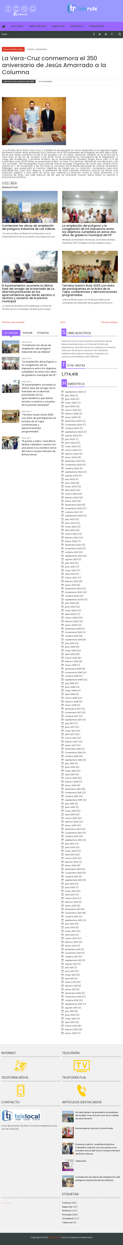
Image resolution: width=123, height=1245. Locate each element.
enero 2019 (70, 665)
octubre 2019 (71, 635)
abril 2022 (70, 530)
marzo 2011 (70, 982)
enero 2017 (70, 745)
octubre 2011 (71, 956)
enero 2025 (71, 417)
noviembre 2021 (73, 548)
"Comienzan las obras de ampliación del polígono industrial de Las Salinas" (36, 348)
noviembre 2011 (73, 952)
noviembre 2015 (73, 792)
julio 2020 (70, 603)
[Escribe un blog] (6, 183)
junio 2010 (70, 1014)
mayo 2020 (71, 610)
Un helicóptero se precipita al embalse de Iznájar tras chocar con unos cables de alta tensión (97, 1115)
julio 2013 (69, 883)
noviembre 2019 (73, 632)
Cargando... (7, 1202)
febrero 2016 (71, 781)
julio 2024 (70, 439)
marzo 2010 (71, 1025)
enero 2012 (70, 945)
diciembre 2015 (73, 789)
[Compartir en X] (9, 183)
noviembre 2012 (73, 912)
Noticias (17, 26)
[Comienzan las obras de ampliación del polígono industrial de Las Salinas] (10, 349)
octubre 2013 (71, 876)
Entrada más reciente (13, 322)
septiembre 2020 (74, 599)
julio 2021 (69, 563)
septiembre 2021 (73, 555)
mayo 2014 (70, 850)
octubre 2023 (72, 468)
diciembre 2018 (73, 668)
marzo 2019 (71, 657)
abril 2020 (70, 614)
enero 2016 (70, 785)
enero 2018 (70, 705)
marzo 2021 (71, 577)
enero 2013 (70, 905)
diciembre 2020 (73, 588)
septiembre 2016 (73, 759)
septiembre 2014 (73, 840)
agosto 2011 (71, 964)
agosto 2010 (71, 1007)
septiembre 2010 (73, 1004)
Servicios (76, 26)
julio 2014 (69, 843)
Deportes (67, 1206)
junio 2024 (70, 442)
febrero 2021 (71, 581)
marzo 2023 (71, 493)
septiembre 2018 (73, 679)
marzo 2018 (71, 697)
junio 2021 (70, 566)
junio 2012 (70, 927)
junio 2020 (70, 606)
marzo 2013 (71, 898)
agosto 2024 (71, 435)
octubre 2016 (71, 756)
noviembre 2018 (73, 672)
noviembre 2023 (73, 464)
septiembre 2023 (74, 471)
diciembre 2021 (73, 544)
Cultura (66, 1202)
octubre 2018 (71, 676)
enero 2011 (70, 989)
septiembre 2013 (73, 880)
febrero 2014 (71, 861)
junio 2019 (70, 646)
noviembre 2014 (73, 832)
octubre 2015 (71, 796)
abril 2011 (69, 978)
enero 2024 (71, 457)
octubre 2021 (71, 552)
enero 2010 (70, 1033)
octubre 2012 (71, 916)
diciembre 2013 (73, 869)
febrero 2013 (71, 902)
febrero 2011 (71, 985)
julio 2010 (69, 1011)
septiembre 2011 (73, 960)
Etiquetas (43, 332)
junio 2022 (70, 523)
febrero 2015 (71, 821)
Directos (58, 26)
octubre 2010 (71, 1000)
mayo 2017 (70, 730)
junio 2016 (70, 767)
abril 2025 (70, 406)
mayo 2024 (71, 446)
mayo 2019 (70, 650)
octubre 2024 (72, 428)
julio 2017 (69, 723)
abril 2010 (70, 1022)
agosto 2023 (71, 475)
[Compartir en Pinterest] (15, 183)
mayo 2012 (70, 931)
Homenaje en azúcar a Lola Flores (94, 1128)
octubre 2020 (72, 595)
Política (66, 1210)
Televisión (80, 1161)
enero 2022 (71, 541)
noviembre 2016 (73, 752)
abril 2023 (70, 490)
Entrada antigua (109, 322)
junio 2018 (70, 687)
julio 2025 (70, 395)
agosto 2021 (71, 559)
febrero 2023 (72, 497)
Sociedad (67, 1218)
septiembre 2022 (74, 515)
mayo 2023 (71, 486)
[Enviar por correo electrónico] (3, 183)
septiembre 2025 (74, 391)
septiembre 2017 (73, 719)
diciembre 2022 (73, 504)
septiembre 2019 (73, 639)
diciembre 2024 (73, 421)
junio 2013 (70, 887)
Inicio (4, 34)
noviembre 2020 (73, 592)
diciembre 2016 (73, 748)
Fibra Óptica (37, 26)
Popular (27, 332)
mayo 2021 (70, 570)
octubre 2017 (71, 716)
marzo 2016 (71, 778)
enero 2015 (70, 825)
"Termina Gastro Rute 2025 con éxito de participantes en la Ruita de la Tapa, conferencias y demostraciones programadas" (39, 423)
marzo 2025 (71, 410)
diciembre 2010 (73, 993)
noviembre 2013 (73, 872)
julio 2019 (69, 643)
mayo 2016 (70, 770)
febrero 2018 (71, 701)
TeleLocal (67, 1222)
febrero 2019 (71, 661)
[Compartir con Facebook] (12, 183)
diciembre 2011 (72, 949)
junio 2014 (70, 847)
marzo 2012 (71, 938)
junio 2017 (70, 727)
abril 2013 (70, 894)
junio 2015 (70, 807)
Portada (67, 1214)
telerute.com (54, 1237)
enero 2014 (71, 865)
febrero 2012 (71, 942)
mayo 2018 (70, 690)
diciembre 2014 (73, 829)
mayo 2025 (71, 402)
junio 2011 (69, 971)
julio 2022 (70, 519)
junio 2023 (70, 483)
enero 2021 (70, 585)
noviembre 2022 (73, 508)
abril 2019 (70, 654)
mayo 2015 (70, 810)
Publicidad (96, 26)
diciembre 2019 (73, 628)
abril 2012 (70, 934)
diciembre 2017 (73, 708)
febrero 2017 (71, 741)
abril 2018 (70, 694)
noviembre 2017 (73, 712)
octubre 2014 (71, 836)
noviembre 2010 (73, 996)
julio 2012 (69, 923)
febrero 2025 (72, 413)
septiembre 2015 (73, 799)
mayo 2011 (70, 974)
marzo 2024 (71, 450)
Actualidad (11, 332)
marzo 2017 (71, 738)
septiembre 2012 (73, 920)
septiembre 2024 (74, 431)
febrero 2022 (72, 537)
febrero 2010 (71, 1029)
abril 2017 (69, 734)
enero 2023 (71, 501)
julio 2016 (69, 763)
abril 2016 (70, 774)
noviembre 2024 (73, 424)
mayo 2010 (70, 1018)
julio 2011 (69, 967)
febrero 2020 (72, 621)
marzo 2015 (71, 818)
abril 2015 (70, 814)
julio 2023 (70, 479)
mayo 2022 (71, 526)
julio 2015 (69, 803)
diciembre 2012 (73, 909)
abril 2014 (70, 854)
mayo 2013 (70, 891)
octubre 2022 (72, 512)
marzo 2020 (71, 617)
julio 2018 (69, 683)
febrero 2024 (72, 453)
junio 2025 (70, 399)
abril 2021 (70, 573)
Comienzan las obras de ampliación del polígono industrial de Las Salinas (97, 1178)
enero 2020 (71, 625)
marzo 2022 (71, 533)
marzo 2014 (71, 858)
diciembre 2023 (73, 461)
